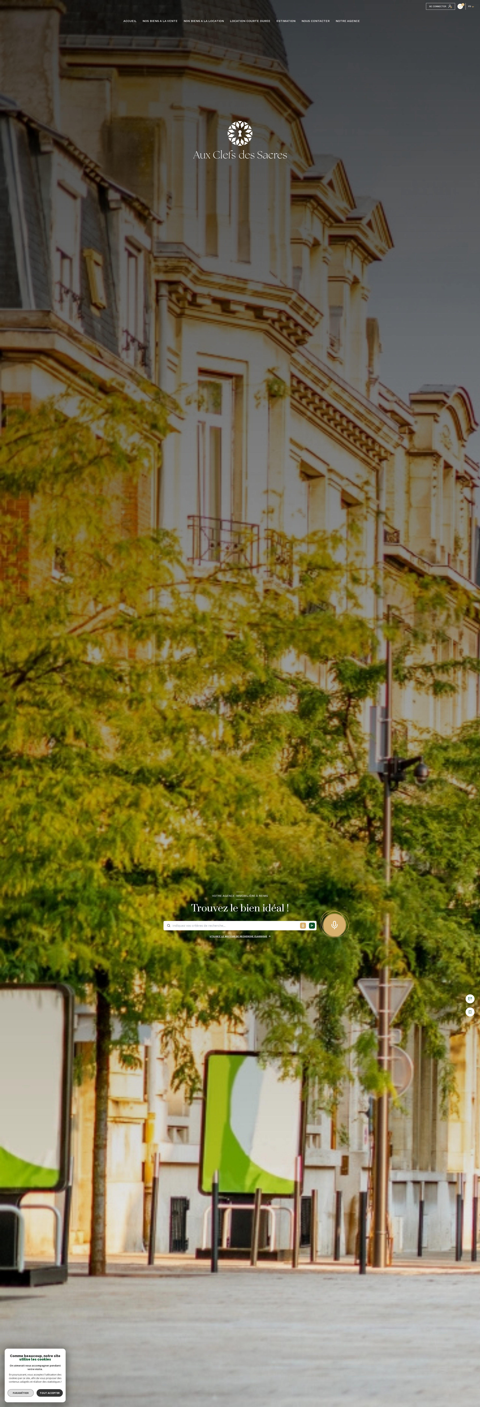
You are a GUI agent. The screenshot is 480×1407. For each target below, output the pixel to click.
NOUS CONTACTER (316, 21)
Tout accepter (50, 1393)
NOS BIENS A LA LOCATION (204, 21)
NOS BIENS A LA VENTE (160, 21)
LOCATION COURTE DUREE (250, 21)
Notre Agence (348, 21)
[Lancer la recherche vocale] (335, 924)
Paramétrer (21, 1393)
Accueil (129, 21)
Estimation (286, 21)
